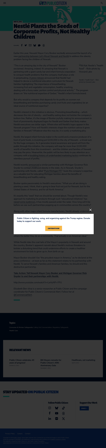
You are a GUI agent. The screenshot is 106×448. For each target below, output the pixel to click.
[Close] (90, 210)
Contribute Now (53, 228)
